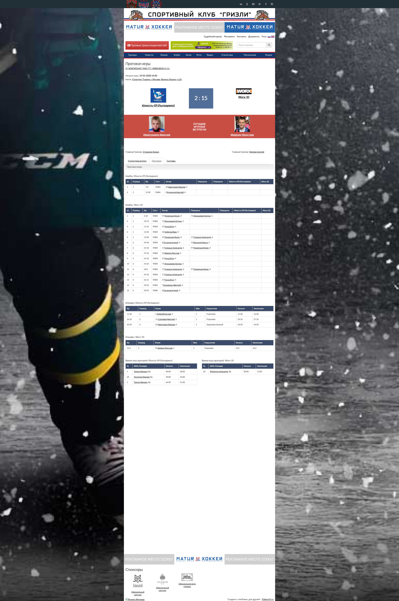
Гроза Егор (169, 226)
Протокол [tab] (156, 161)
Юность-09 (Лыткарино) (158, 105)
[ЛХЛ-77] (202, 45)
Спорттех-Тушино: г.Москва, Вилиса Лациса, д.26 (157, 79)
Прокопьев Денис (172, 216)
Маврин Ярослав (242, 134)
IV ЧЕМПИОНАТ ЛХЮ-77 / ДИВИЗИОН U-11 (147, 68)
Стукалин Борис (151, 152)
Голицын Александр (202, 237)
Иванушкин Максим (156, 134)
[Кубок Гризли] (199, 15)
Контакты (241, 36)
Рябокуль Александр (219, 372)
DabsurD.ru (268, 599)
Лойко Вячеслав (164, 314)
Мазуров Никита (200, 243)
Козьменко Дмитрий (172, 285)
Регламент (229, 36)
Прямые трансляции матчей (148, 45)
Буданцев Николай (175, 192)
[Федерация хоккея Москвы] (156, 4)
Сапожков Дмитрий (166, 319)
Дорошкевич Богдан (202, 216)
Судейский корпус (213, 36)
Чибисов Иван (170, 232)
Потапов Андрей (170, 243)
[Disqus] (197, 430)
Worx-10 (243, 97)
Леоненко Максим (141, 377)
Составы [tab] (171, 161)
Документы (254, 36)
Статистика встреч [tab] (137, 161)
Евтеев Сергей (256, 152)
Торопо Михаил (140, 372)
